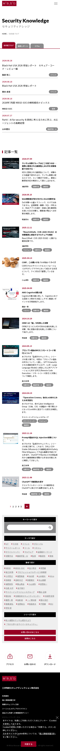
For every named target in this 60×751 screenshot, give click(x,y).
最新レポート (23, 46)
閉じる (57, 717)
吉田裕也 (21, 604)
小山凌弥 (25, 280)
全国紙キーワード (45, 552)
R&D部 (31, 576)
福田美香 (20, 576)
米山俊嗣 (42, 580)
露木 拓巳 (44, 600)
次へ (27, 506)
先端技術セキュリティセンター (27, 596)
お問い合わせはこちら (30, 632)
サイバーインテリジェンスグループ (35, 417)
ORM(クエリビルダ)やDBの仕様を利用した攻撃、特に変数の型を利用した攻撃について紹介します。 (39, 327)
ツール (27, 548)
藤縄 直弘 (9, 604)
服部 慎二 (6, 74)
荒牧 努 (8, 608)
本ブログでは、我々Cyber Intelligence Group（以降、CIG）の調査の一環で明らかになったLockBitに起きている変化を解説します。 (40, 406)
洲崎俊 (8, 580)
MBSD (8, 568)
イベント (53, 75)
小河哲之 (9, 576)
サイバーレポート (13, 548)
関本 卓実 (6, 91)
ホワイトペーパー (29, 421)
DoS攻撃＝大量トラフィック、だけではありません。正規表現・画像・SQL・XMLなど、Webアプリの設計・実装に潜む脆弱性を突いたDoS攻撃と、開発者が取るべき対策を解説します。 (39, 206)
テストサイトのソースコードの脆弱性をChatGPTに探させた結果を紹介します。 (38, 484)
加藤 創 (20, 600)
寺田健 (24, 338)
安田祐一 (43, 584)
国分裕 (8, 596)
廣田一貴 (25, 306)
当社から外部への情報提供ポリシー (15, 713)
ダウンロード (50, 664)
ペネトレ (26, 310)
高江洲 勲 (25, 381)
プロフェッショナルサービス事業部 (31, 572)
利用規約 (5, 696)
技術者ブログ (9, 45)
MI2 (51, 604)
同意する (29, 744)
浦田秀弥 (25, 186)
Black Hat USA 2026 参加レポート (19, 85)
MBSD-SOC (7, 108)
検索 (50, 527)
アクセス (10, 664)
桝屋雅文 (30, 580)
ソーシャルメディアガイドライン (14, 708)
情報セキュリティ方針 (10, 704)
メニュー (56, 3)
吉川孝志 (32, 568)
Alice (52, 576)
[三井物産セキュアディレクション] (9, 3)
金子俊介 (21, 588)
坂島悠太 (25, 219)
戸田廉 (43, 604)
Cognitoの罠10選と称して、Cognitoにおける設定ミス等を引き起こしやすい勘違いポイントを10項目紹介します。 (39, 297)
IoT (7, 544)
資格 (51, 556)
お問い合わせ (30, 664)
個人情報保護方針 (47, 733)
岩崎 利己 (19, 580)
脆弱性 (45, 186)
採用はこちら (30, 638)
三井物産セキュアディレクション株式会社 (20, 687)
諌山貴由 (20, 584)
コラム (37, 46)
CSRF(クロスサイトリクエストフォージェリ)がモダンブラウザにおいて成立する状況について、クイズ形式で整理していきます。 (39, 268)
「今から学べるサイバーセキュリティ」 (22, 624)
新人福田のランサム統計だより (18, 620)
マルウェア (27, 250)
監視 (53, 109)
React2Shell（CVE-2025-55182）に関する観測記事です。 (39, 237)
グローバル (38, 544)
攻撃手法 (36, 186)
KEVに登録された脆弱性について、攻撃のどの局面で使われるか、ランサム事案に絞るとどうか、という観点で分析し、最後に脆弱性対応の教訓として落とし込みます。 (39, 174)
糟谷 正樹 (42, 592)
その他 (15, 544)
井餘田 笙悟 (49, 596)
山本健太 (6, 129)
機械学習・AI (52, 129)
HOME (4, 34)
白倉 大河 (9, 588)
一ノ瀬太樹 (31, 600)
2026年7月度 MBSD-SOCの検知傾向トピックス (26, 102)
